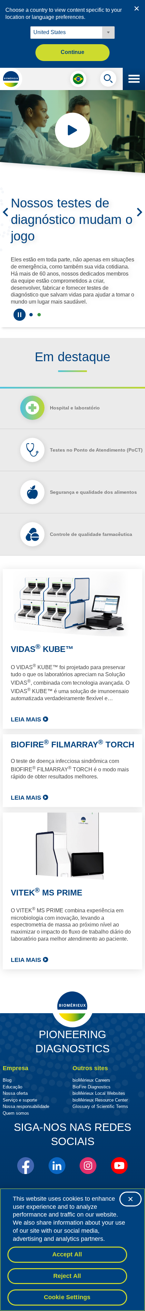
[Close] (130, 1199)
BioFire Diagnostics (91, 1086)
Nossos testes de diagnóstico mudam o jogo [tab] (39, 314)
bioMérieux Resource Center (100, 1100)
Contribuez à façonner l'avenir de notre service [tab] (31, 314)
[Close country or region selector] (136, 8)
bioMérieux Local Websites (98, 1093)
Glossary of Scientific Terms (100, 1106)
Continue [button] (72, 52)
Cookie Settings (67, 1297)
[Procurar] (108, 80)
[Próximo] (139, 212)
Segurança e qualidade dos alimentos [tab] (93, 492)
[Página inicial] (11, 79)
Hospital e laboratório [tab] (75, 407)
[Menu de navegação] (134, 79)
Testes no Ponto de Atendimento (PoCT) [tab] (96, 450)
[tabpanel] (72, 769)
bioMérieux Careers (91, 1080)
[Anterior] (5, 212)
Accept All (67, 1254)
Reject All (67, 1276)
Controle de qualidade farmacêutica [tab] (91, 534)
